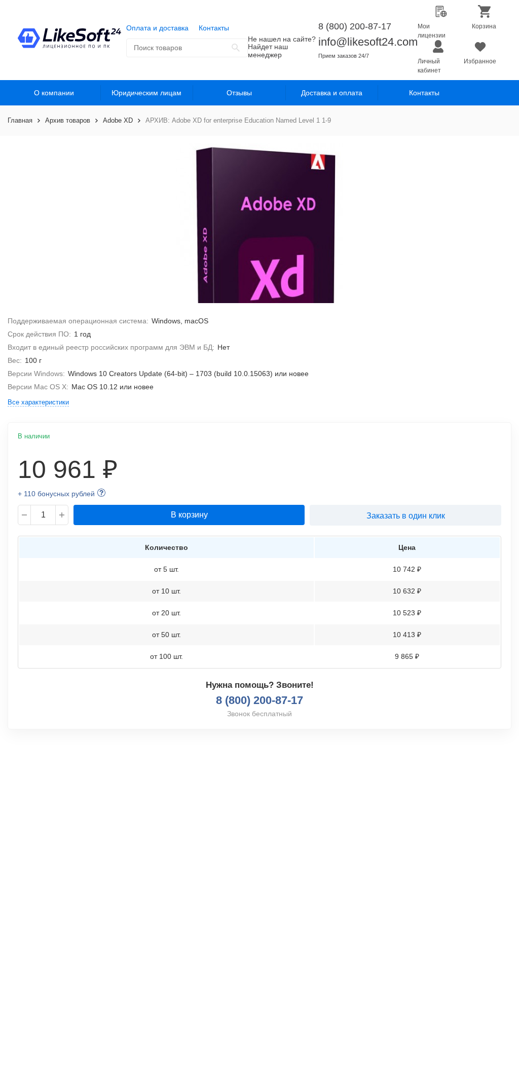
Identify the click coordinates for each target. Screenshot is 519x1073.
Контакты (214, 28)
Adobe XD (118, 120)
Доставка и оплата (331, 93)
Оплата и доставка (157, 28)
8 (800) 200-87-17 (354, 26)
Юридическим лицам (146, 93)
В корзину (189, 514)
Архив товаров (67, 120)
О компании (54, 93)
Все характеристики (38, 402)
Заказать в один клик (405, 515)
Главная (20, 120)
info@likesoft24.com (368, 41)
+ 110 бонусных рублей (56, 494)
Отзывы (239, 93)
